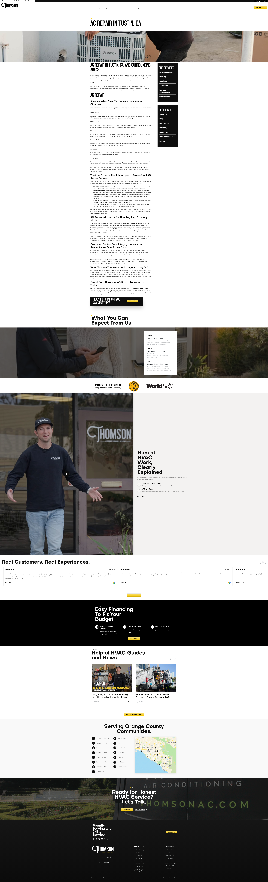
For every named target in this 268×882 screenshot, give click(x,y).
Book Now (132, 301)
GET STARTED (134, 638)
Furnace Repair (139, 861)
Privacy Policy (123, 877)
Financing (163, 128)
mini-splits (126, 227)
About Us (156, 8)
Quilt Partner (28, 1)
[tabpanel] (60, 576)
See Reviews (17, 1)
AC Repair (163, 86)
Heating (105, 8)
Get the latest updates (134, 714)
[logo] (9, 5)
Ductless (163, 81)
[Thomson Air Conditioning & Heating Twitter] (105, 839)
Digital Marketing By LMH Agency (169, 877)
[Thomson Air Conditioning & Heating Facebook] (96, 839)
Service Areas (147, 8)
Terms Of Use (145, 877)
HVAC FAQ (163, 132)
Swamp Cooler (139, 863)
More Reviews (134, 595)
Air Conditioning (96, 8)
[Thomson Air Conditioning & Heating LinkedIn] (108, 839)
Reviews (162, 141)
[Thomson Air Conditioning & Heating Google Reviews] (94, 839)
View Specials (5, 1)
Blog (161, 119)
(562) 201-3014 (260, 7)
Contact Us (163, 8)
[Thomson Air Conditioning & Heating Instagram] (99, 839)
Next (264, 562)
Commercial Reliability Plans (135, 8)
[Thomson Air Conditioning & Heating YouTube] (102, 839)
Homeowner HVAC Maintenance (117, 8)
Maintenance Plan (166, 137)
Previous (261, 562)
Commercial (164, 97)
